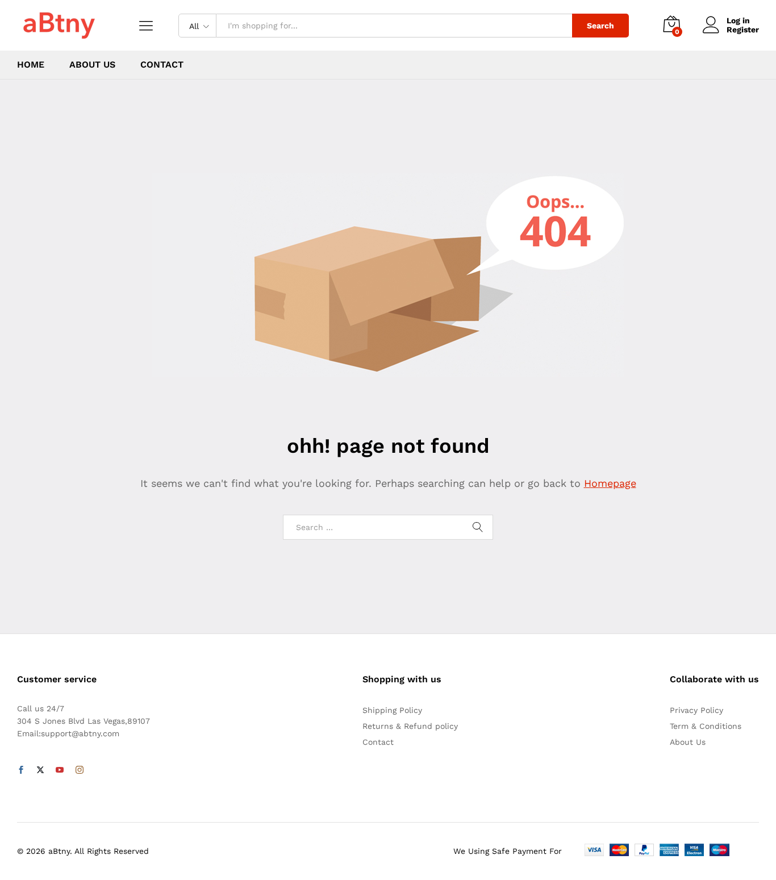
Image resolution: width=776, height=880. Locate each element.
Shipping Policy (392, 710)
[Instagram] (79, 770)
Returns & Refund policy (410, 726)
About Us (92, 64)
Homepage (610, 483)
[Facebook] (21, 770)
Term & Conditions (705, 726)
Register (743, 29)
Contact (161, 64)
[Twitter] (40, 770)
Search (600, 25)
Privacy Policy (696, 710)
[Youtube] (59, 770)
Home (30, 64)
